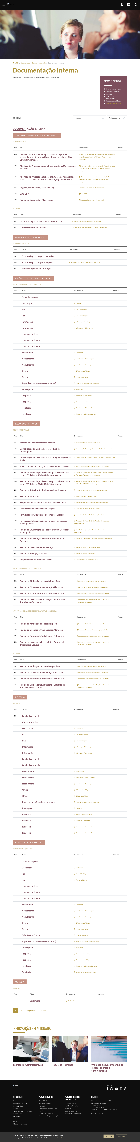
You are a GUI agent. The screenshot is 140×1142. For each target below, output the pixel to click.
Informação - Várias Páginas (84, 328)
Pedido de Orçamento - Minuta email (37, 200)
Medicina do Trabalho (71, 1106)
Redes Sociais (17, 1116)
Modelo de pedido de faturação (36, 268)
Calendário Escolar (44, 1101)
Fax (23, 309)
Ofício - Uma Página (82, 377)
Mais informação (58, 1138)
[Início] (10, 5)
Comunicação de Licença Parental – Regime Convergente (94, 449)
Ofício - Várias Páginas (83, 371)
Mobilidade (42, 1106)
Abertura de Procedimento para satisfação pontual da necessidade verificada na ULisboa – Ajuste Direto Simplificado (97, 157)
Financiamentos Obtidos (113, 101)
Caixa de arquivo (30, 297)
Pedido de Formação (29, 496)
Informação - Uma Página (84, 322)
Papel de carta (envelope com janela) (39, 383)
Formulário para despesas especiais (38, 256)
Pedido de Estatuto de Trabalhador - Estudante (42, 593)
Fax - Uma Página (81, 309)
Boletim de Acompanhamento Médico (37, 442)
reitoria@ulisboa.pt (98, 1107)
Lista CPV (24, 194)
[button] (3, 5)
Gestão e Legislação (39, 63)
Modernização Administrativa (110, 97)
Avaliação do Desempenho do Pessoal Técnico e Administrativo (107, 1067)
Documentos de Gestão (113, 89)
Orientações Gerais (31, 935)
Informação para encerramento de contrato (41, 221)
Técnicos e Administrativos (28, 1064)
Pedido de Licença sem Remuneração (37, 547)
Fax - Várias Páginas (82, 316)
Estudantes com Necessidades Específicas (48, 1110)
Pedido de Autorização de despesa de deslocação (43, 490)
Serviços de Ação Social (20, 1103)
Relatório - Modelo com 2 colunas (86, 408)
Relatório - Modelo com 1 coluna (86, 414)
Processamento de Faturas (33, 227)
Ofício (25, 371)
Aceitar (109, 1136)
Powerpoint (27, 389)
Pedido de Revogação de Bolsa (34, 553)
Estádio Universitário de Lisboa (22, 1111)
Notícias (15, 1119)
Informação (27, 322)
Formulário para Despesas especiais (38, 262)
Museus (15, 1108)
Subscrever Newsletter (20, 1124)
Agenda (15, 1121)
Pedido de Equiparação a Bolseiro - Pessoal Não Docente (94, 538)
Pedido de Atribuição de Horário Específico (40, 581)
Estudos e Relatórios (112, 91)
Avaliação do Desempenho (73, 1113)
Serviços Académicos (45, 1103)
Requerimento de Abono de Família (36, 559)
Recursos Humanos (62, 1064)
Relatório (26, 408)
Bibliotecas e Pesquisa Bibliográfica (49, 1116)
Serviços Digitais (18, 1106)
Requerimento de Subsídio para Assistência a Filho (43, 502)
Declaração (27, 303)
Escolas (15, 1101)
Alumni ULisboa (17, 1114)
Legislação (109, 94)
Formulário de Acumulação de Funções (37, 508)
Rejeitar (121, 1136)
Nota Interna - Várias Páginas (85, 359)
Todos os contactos (97, 1113)
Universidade (25, 63)
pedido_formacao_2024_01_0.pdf (86, 496)
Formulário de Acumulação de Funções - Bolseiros (42, 514)
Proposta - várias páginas (84, 814)
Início (17, 63)
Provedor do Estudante (46, 1113)
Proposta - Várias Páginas (84, 395)
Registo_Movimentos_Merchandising (37, 187)
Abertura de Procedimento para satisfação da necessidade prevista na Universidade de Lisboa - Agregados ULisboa (94, 179)
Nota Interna (28, 358)
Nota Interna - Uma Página (84, 365)
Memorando (27, 352)
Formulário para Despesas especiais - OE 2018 (85, 262)
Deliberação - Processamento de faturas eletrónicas (90, 227)
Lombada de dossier (31, 334)
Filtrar (18, 118)
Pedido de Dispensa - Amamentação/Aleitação (41, 587)
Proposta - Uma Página (83, 402)
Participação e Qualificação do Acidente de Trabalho (44, 466)
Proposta (26, 395)
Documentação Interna (45, 70)
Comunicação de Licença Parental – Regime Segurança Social (95, 458)
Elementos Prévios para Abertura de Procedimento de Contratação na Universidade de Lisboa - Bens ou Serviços (97, 168)
